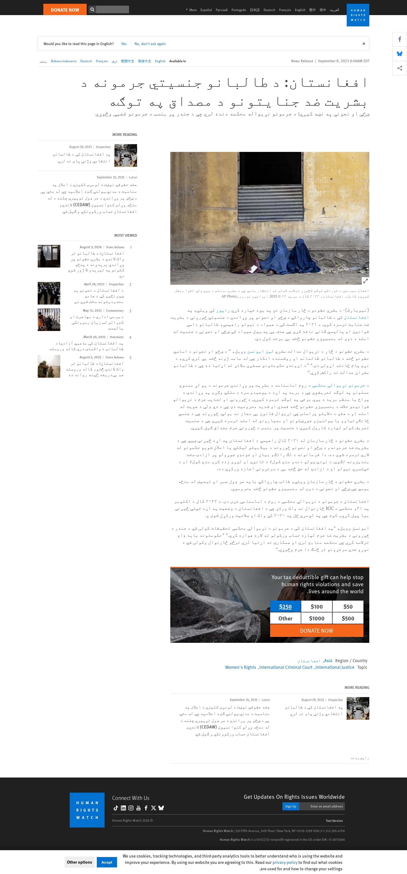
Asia (328, 660)
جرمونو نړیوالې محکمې (338, 385)
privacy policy (285, 862)
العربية (334, 10)
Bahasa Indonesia (64, 61)
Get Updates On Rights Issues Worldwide (294, 796)
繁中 (312, 10)
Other (285, 618)
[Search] (92, 9)
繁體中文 (127, 61)
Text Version (334, 820)
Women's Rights (240, 667)
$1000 (317, 618)
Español (206, 10)
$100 (317, 606)
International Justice (335, 667)
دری (114, 61)
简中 (323, 10)
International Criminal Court (285, 667)
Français (285, 10)
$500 (348, 618)
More (190, 10)
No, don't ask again (150, 43)
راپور (223, 310)
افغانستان (356, 317)
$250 (285, 606)
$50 (348, 606)
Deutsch (269, 10)
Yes (124, 43)
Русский (222, 10)
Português (239, 10)
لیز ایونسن (260, 351)
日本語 (255, 10)
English (300, 10)
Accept (107, 862)
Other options (79, 862)
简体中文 (144, 61)
